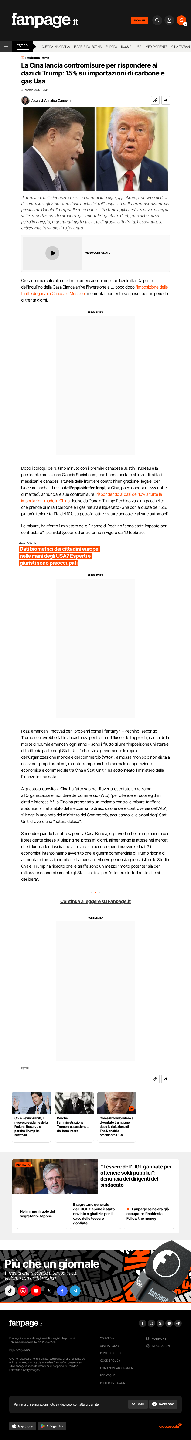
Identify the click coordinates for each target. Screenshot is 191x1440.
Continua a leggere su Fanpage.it (95, 901)
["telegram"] (75, 1290)
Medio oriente (156, 46)
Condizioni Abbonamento (118, 1368)
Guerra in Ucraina (56, 46)
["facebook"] (62, 1290)
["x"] (49, 1290)
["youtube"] (36, 1290)
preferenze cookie (113, 1383)
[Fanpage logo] (39, 20)
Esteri (23, 46)
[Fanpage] (25, 1323)
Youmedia (107, 1338)
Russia (126, 46)
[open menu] (6, 46)
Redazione (107, 1375)
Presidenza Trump (37, 57)
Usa (138, 46)
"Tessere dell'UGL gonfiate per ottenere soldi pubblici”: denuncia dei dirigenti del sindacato (135, 1176)
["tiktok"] (10, 1290)
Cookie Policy (110, 1360)
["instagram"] (23, 1290)
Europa (111, 46)
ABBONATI (139, 20)
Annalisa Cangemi (57, 100)
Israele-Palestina (88, 46)
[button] (165, 100)
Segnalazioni (109, 1345)
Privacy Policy (110, 1353)
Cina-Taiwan (180, 46)
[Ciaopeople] (170, 1427)
